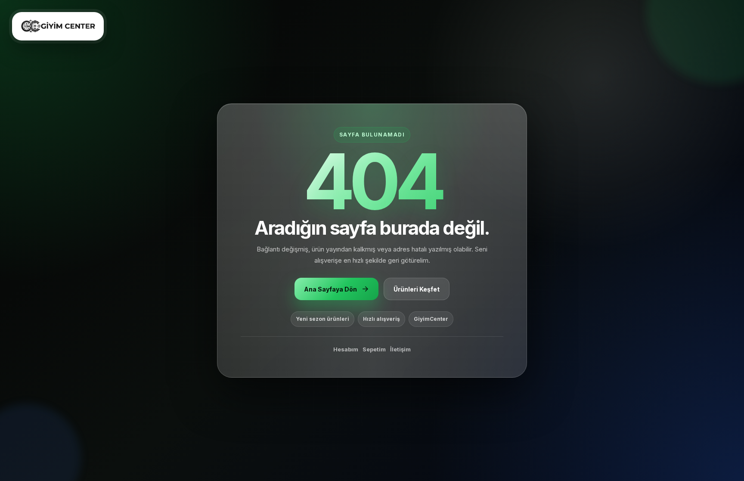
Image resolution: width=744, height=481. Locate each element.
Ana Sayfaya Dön (330, 289)
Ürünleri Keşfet (417, 289)
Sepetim (374, 349)
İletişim (400, 349)
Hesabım (345, 349)
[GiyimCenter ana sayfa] (58, 26)
